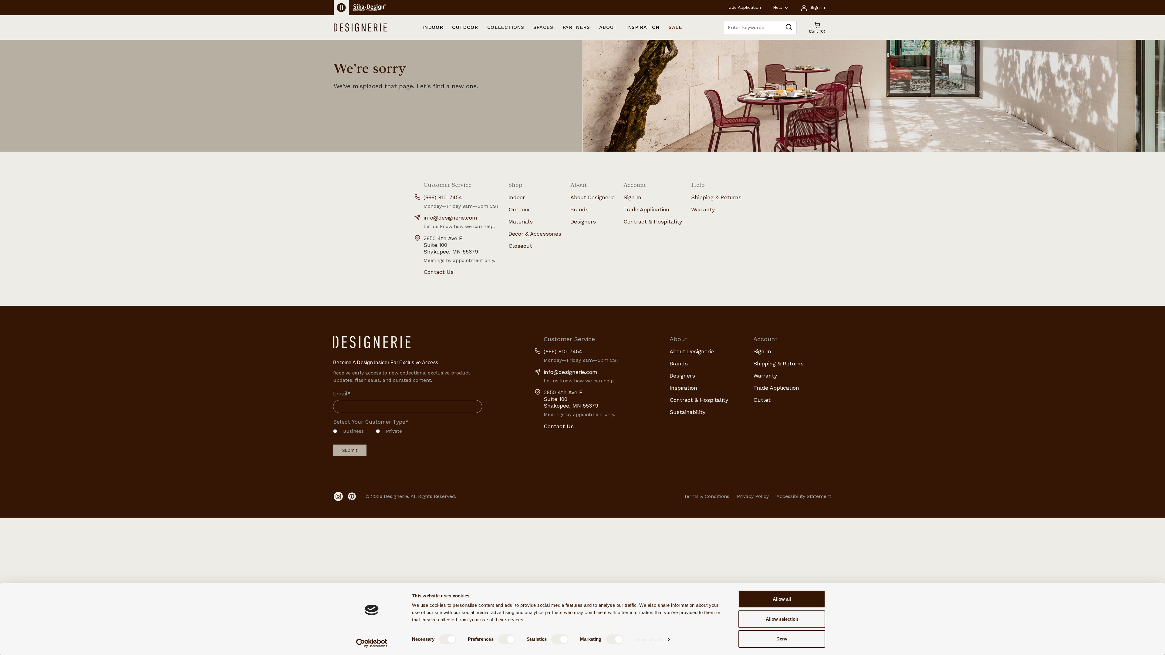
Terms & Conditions (706, 496)
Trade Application (743, 7)
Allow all (782, 599)
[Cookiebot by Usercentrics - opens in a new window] (371, 643)
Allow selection (782, 619)
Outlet (762, 400)
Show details (648, 639)
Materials (520, 221)
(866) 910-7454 (443, 197)
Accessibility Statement (803, 496)
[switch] (506, 639)
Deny (781, 638)
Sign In (632, 197)
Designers (583, 221)
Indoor (516, 197)
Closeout (520, 246)
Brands (579, 209)
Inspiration (683, 388)
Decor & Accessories (534, 233)
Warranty (703, 209)
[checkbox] (407, 432)
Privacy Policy (753, 496)
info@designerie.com (450, 217)
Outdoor (519, 209)
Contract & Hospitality (652, 221)
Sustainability (687, 412)
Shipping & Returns (716, 197)
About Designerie (592, 197)
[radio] (348, 432)
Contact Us (439, 272)
